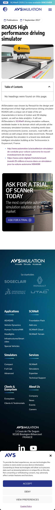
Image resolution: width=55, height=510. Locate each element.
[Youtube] (33, 448)
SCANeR (20, 121)
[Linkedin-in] (21, 448)
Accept (27, 483)
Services (34, 355)
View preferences (27, 499)
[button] (50, 455)
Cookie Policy (26, 506)
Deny (27, 491)
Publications (12, 20)
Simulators (10, 355)
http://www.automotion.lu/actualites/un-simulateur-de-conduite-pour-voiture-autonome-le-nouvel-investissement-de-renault (30, 151)
